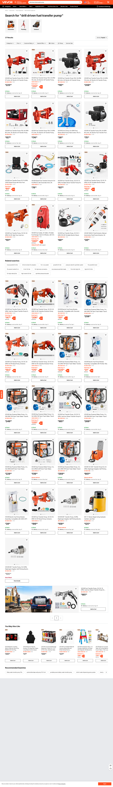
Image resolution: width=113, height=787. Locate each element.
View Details (17, 581)
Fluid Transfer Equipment (30, 10)
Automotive (11, 10)
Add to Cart (17, 96)
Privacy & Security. (62, 783)
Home (6, 10)
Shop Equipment (19, 10)
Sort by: (99, 37)
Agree (104, 783)
